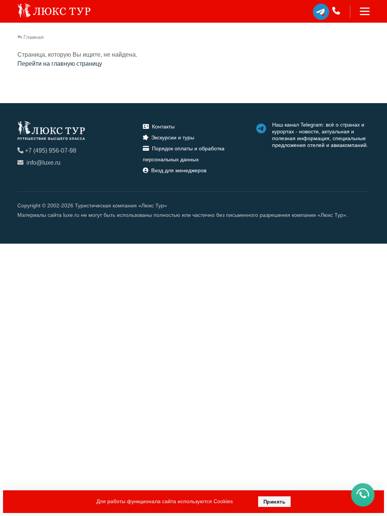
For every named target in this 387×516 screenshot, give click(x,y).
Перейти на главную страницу (59, 63)
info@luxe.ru (43, 162)
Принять (274, 502)
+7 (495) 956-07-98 (50, 150)
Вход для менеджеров (178, 170)
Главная (33, 37)
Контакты (163, 127)
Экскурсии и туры (172, 137)
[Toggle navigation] (360, 11)
